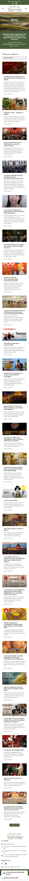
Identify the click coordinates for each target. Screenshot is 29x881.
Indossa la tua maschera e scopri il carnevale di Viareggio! (13, 374)
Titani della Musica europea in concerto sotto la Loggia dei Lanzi (14, 246)
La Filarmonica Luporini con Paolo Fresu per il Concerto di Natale (14, 78)
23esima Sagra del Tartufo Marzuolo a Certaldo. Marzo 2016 (14, 688)
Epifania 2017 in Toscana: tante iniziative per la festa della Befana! (13, 407)
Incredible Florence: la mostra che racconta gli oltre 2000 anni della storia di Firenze (14, 559)
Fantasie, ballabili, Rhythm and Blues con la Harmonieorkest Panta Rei (13, 177)
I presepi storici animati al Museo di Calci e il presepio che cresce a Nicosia (13, 808)
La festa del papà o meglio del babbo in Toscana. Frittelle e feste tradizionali (13, 657)
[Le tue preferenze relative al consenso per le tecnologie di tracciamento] (2, 878)
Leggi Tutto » (8, 94)
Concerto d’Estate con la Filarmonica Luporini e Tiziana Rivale (13, 144)
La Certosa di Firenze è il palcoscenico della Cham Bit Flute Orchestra (14, 211)
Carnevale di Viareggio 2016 (14, 750)
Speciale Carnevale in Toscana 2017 (11, 344)
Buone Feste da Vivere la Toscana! (13, 779)
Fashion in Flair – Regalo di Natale (13, 113)
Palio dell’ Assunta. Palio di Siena (13, 529)
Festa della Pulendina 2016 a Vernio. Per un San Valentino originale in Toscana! (14, 720)
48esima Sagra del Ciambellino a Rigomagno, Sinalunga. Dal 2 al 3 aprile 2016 (13, 625)
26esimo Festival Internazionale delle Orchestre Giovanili (11, 279)
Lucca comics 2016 (10, 500)
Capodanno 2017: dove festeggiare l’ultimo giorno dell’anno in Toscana (13, 439)
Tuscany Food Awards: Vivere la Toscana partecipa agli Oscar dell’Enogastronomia (14, 312)
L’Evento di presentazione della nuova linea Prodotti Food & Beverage (13, 469)
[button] (3, 8)
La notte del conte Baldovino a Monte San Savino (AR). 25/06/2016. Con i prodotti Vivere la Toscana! (14, 592)
